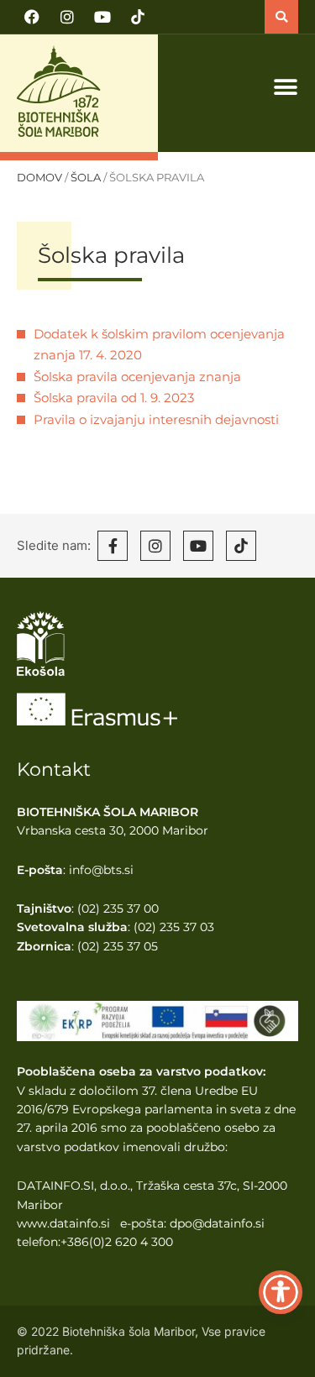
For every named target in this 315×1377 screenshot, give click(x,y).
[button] (281, 17)
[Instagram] (67, 17)
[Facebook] (32, 17)
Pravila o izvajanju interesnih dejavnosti (156, 419)
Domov (39, 177)
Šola (86, 177)
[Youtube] (102, 17)
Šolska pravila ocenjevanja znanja (137, 377)
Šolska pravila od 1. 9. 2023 (114, 398)
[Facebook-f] (112, 546)
